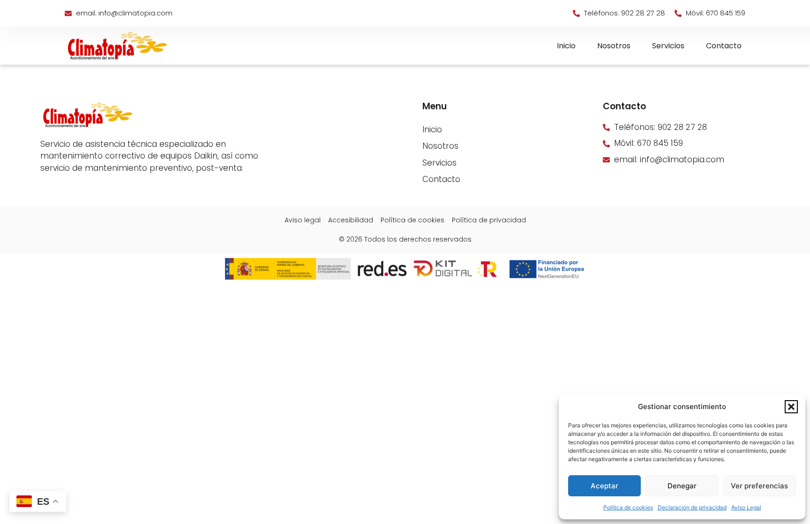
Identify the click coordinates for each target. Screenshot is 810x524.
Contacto (724, 45)
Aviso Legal (746, 507)
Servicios (668, 45)
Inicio (566, 45)
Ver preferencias (759, 485)
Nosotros (613, 45)
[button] (791, 406)
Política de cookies (628, 507)
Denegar (682, 485)
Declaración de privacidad (692, 507)
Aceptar (604, 485)
